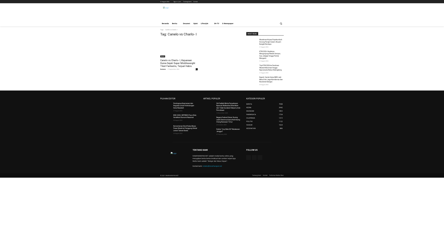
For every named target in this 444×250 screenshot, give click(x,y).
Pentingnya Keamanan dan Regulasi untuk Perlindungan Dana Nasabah (183, 105)
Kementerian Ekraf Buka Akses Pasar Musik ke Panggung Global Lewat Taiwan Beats (185, 128)
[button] (281, 23)
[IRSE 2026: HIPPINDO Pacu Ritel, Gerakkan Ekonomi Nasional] (165, 118)
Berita (162, 56)
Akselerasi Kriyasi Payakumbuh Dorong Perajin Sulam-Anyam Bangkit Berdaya (270, 42)
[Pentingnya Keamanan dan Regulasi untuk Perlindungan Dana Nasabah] (165, 106)
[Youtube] (282, 1)
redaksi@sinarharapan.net (212, 166)
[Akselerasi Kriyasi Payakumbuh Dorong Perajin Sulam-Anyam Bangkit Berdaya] (251, 42)
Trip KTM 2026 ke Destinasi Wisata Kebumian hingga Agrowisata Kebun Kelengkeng (270, 67)
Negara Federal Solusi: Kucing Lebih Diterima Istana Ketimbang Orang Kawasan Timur (228, 119)
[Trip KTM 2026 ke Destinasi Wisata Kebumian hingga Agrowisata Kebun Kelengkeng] (251, 68)
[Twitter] (279, 1)
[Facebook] (276, 1)
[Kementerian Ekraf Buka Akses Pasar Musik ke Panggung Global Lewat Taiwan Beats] (165, 129)
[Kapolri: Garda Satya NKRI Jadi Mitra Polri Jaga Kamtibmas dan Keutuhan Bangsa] (251, 80)
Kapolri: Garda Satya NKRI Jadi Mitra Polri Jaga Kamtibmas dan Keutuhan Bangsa (271, 79)
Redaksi (163, 69)
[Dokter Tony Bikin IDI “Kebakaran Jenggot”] (208, 132)
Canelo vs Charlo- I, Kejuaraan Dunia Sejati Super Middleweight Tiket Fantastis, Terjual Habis (177, 63)
